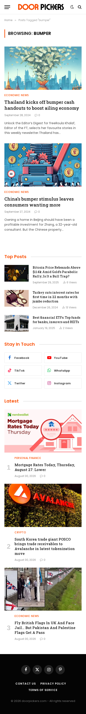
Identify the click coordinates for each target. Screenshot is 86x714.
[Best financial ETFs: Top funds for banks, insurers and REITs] (16, 323)
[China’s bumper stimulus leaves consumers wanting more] (43, 165)
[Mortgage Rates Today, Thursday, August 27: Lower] (43, 431)
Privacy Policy (53, 683)
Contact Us (25, 683)
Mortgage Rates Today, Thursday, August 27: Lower (45, 467)
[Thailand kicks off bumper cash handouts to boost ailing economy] (43, 68)
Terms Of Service (42, 690)
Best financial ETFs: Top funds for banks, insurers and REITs (56, 319)
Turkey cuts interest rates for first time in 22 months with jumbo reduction (56, 296)
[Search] (79, 7)
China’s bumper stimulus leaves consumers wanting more (39, 202)
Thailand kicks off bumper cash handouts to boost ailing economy (41, 105)
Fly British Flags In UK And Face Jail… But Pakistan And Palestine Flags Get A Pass (45, 627)
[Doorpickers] (41, 7)
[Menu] (7, 7)
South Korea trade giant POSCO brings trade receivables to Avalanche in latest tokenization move (45, 546)
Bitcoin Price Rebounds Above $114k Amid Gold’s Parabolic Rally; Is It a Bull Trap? (56, 271)
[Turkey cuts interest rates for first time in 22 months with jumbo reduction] (16, 298)
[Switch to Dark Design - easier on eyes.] (72, 7)
